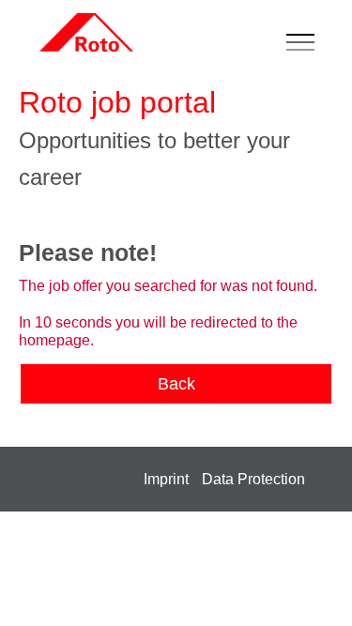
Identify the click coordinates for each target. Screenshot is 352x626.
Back (176, 383)
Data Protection (253, 479)
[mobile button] (305, 43)
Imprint (166, 479)
